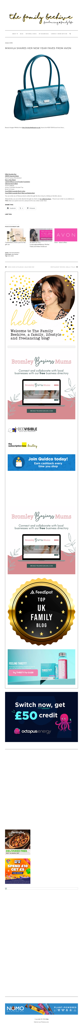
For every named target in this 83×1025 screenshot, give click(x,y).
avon (9, 255)
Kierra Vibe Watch (10, 180)
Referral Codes (31, 33)
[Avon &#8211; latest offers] (65, 234)
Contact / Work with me (59, 33)
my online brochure (45, 199)
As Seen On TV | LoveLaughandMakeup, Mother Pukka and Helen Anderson (39, 244)
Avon (13, 254)
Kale (47, 1019)
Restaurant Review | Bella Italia (63, 267)
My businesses (44, 33)
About (14, 33)
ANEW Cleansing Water (12, 176)
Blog (21, 33)
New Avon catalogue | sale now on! (21, 267)
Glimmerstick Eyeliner (11, 183)
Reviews (16, 254)
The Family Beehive (14, 252)
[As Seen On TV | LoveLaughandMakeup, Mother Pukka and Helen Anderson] (41, 234)
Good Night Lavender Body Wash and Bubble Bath (20, 193)
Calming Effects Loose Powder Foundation (17, 181)
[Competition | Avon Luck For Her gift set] (16, 234)
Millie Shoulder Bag (10, 174)
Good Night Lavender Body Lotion (15, 191)
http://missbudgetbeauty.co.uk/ (31, 127)
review (12, 255)
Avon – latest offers (60, 242)
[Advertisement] (41, 488)
